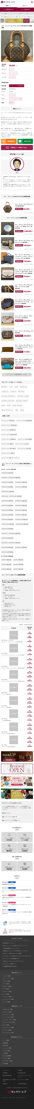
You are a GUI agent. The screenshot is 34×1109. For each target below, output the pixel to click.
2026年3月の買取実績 (21, 482)
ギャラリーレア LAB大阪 (24, 448)
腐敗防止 (5, 1083)
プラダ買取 (6, 989)
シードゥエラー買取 (8, 1017)
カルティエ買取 (7, 986)
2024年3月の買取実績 (7, 547)
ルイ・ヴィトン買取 (17, 13)
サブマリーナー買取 (8, 1014)
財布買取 (5, 1043)
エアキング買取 (7, 1012)
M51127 (12, 102)
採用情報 (5, 1072)
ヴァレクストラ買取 (8, 999)
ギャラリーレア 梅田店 (7, 444)
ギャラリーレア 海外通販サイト (11, 958)
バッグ (11, 69)
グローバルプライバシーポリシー (24, 1076)
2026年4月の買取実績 (7, 482)
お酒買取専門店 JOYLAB (9, 966)
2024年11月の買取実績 (8, 524)
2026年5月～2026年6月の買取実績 (11, 477)
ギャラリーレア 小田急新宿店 (17, 85)
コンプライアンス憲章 (23, 1079)
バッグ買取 (15, 16)
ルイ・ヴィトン (13, 73)
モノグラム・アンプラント (8, 396)
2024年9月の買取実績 (7, 528)
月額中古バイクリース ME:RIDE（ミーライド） (15, 950)
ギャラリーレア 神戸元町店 (9, 448)
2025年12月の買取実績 (8, 491)
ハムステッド (5, 391)
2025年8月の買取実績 (21, 500)
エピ (17, 410)
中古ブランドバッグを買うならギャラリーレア (15, 945)
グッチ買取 (6, 983)
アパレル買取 (6, 1050)
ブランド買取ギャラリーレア (6, 13)
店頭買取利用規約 (22, 1083)
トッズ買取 (6, 994)
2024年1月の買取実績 (7, 552)
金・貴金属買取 (7, 1055)
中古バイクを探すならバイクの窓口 (12, 953)
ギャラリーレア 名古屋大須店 (9, 434)
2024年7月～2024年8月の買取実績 (11, 533)
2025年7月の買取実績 (7, 505)
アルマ (16, 386)
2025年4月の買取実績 (21, 510)
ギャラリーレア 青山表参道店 (24, 420)
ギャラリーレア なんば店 (22, 444)
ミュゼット (13, 391)
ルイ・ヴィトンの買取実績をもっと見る (16, 374)
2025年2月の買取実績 (21, 514)
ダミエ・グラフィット (7, 410)
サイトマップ (6, 1070)
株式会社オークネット (9, 943)
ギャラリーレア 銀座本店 (8, 420)
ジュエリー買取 (7, 1048)
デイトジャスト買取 (8, 1027)
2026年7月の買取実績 (7, 473)
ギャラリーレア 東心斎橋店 (25, 439)
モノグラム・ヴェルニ (23, 396)
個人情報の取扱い (22, 1072)
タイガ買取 (6, 1025)
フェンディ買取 (7, 991)
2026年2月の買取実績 (7, 487)
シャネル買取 (6, 981)
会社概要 (20, 1070)
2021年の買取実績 (6, 564)
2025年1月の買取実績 (7, 519)
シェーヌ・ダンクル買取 (9, 1019)
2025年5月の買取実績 (7, 510)
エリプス (12, 98)
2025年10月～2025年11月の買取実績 (12, 496)
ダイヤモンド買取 (8, 1061)
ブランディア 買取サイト (9, 963)
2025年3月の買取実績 (7, 514)
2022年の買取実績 (18, 559)
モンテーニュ (23, 386)
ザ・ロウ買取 (6, 1001)
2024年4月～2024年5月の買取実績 (11, 542)
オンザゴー (4, 386)
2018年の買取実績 (18, 569)
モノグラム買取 (25, 13)
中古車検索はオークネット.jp (11, 948)
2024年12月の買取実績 (21, 519)
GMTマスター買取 (8, 1009)
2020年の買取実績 (18, 564)
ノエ (11, 386)
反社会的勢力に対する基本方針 (9, 1080)
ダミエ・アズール (17, 405)
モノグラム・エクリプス (8, 400)
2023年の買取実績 (6, 559)
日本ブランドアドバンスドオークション (13, 961)
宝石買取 (5, 1063)
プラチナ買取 (6, 1058)
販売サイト (25, 5)
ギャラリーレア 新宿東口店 (9, 430)
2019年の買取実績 (6, 569)
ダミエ (9, 405)
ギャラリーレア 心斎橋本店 (9, 439)
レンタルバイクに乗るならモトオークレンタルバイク (17, 956)
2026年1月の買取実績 (21, 487)
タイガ (22, 410)
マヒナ (3, 405)
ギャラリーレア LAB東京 (8, 453)
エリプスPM (18, 98)
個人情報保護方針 (7, 1075)
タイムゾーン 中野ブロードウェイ (10, 457)
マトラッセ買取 (7, 1030)
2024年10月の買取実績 (22, 524)
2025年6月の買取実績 (21, 505)
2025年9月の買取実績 (7, 500)
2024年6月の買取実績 (7, 538)
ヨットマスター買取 (8, 1032)
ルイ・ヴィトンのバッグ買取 (24, 16)
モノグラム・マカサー (22, 400)
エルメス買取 (6, 976)
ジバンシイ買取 (7, 996)
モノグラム (12, 77)
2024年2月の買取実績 (21, 547)
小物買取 (5, 1053)
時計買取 (5, 1045)
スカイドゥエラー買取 (9, 1022)
